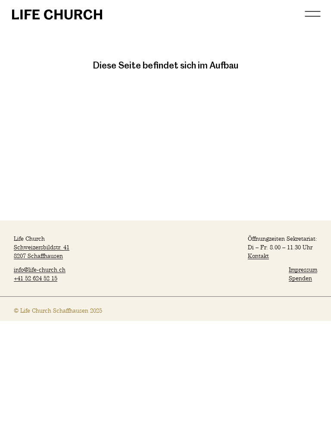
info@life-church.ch (40, 269)
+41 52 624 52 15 (35, 278)
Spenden (300, 278)
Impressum (303, 269)
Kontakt (258, 255)
